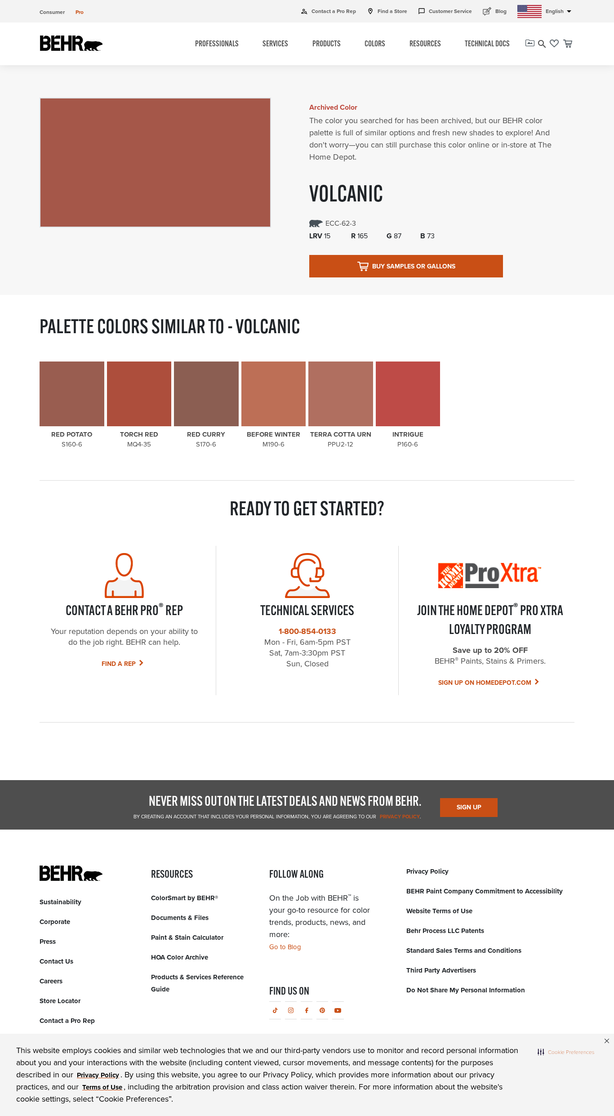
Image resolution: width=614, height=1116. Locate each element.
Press (48, 941)
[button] (566, 1052)
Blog (495, 11)
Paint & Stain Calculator (187, 937)
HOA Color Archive (179, 957)
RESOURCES (425, 44)
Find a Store (387, 11)
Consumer (52, 12)
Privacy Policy (399, 816)
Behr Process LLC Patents (445, 931)
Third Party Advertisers (441, 970)
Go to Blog (285, 947)
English (560, 11)
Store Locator (60, 1001)
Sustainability (60, 902)
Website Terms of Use (439, 911)
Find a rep (119, 664)
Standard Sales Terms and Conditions (463, 950)
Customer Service (445, 11)
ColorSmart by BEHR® (184, 898)
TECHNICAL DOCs (487, 44)
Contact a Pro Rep (328, 11)
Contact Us (56, 961)
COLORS (375, 44)
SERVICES (275, 44)
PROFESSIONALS (217, 44)
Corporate (55, 922)
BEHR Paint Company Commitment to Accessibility (484, 891)
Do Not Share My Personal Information (465, 990)
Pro (80, 12)
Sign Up (469, 807)
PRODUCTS (326, 44)
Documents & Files (180, 918)
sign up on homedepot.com (484, 682)
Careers (51, 981)
